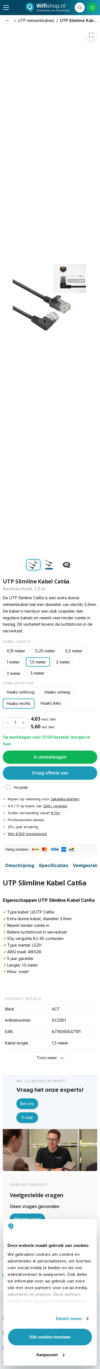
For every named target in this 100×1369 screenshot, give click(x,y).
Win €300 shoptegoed (27, 833)
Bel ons (27, 1103)
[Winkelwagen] (92, 8)
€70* (55, 813)
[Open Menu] (6, 7)
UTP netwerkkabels (36, 20)
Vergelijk (20, 787)
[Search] (80, 8)
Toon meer (47, 1057)
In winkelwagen (50, 757)
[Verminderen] (7, 723)
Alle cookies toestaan (50, 1337)
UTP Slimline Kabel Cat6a (80, 20)
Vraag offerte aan (50, 773)
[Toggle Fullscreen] (91, 35)
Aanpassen (47, 1354)
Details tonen (69, 1318)
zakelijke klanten (65, 799)
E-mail (27, 1117)
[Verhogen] (23, 723)
